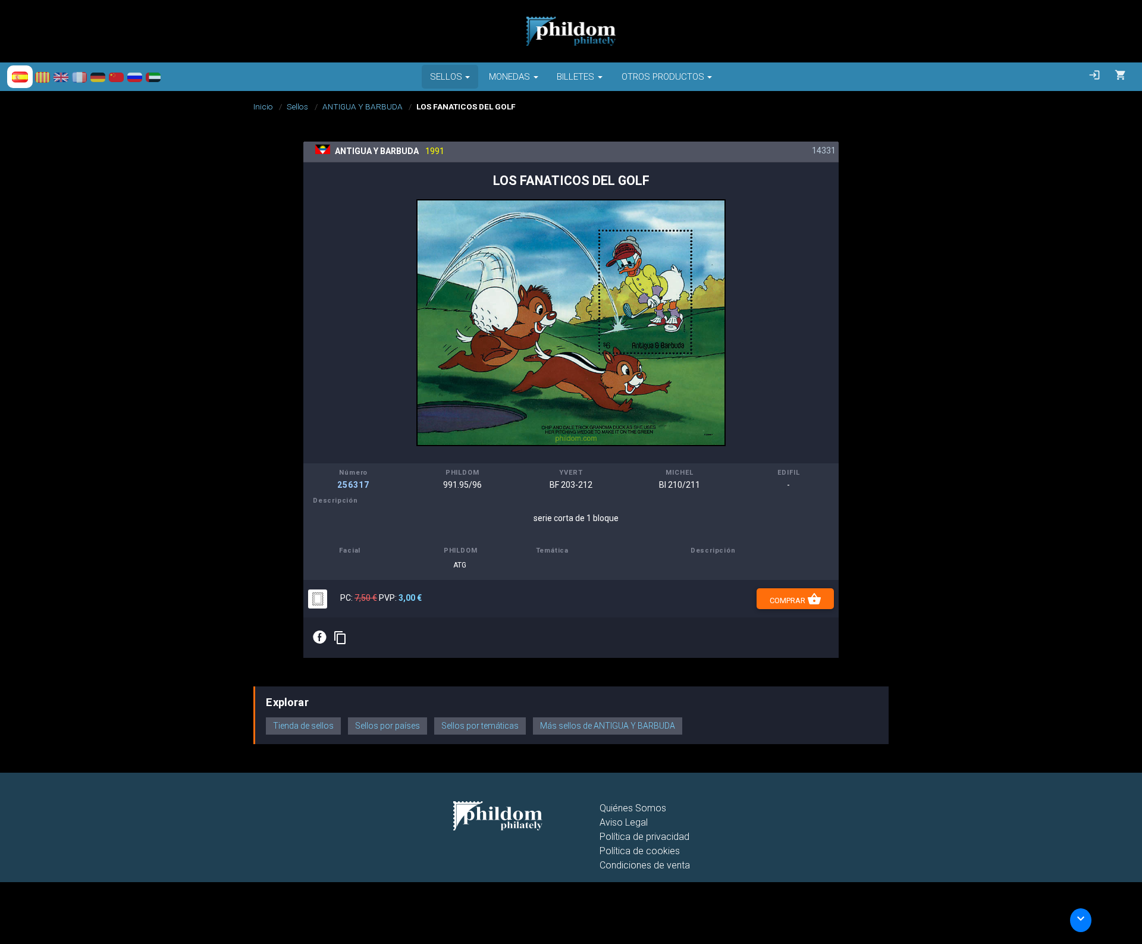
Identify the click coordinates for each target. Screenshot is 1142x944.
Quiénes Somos (633, 808)
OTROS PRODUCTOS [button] (663, 76)
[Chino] (116, 77)
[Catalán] (42, 77)
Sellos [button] (446, 76)
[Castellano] (20, 76)
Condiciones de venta (645, 865)
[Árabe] (153, 77)
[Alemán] (97, 77)
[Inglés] (61, 77)
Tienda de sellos (303, 725)
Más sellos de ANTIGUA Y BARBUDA (607, 725)
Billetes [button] (575, 76)
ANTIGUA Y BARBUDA (362, 106)
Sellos (297, 106)
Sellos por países (387, 725)
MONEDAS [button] (509, 76)
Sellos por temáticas (480, 725)
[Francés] (79, 77)
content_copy (340, 638)
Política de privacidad (644, 836)
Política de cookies (640, 851)
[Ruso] (134, 77)
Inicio (263, 106)
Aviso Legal (624, 822)
